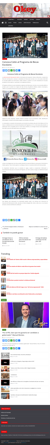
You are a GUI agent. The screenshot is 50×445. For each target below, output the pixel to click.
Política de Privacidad (6, 412)
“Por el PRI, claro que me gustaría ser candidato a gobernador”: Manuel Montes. (20, 334)
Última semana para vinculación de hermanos (25, 239)
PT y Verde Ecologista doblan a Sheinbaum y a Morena (13, 227)
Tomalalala (36, 22)
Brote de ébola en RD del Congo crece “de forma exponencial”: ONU (25, 287)
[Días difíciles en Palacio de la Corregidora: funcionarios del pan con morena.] (5, 382)
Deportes (10, 25)
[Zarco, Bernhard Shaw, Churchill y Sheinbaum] (5, 356)
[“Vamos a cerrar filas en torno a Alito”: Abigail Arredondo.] (5, 369)
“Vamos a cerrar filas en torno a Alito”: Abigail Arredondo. (23, 368)
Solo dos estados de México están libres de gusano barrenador (24, 266)
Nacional (19, 19)
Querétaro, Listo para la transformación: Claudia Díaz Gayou (24, 395)
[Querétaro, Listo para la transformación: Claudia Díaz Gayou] (5, 396)
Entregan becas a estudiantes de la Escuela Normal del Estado (8, 240)
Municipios (8, 258)
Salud (9, 22)
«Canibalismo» (14, 374)
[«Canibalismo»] (5, 376)
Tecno (14, 22)
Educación (5, 58)
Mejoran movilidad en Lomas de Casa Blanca (38, 227)
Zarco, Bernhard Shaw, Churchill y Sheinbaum (21, 354)
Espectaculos (27, 22)
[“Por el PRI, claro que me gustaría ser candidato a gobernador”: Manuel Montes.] (25, 315)
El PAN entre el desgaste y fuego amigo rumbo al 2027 (22, 361)
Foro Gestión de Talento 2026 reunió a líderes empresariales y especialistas (27, 259)
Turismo (38, 19)
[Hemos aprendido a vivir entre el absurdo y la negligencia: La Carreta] (5, 389)
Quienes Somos (4, 415)
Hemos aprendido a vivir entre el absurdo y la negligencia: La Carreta (26, 388)
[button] (14, 19)
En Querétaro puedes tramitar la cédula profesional (21, 280)
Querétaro (11, 19)
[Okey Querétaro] (25, 4)
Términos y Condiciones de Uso (8, 418)
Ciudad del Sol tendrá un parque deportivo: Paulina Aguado (23, 273)
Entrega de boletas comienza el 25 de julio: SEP (41, 239)
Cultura (32, 19)
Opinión (4, 329)
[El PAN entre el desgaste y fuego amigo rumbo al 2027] (5, 362)
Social (20, 22)
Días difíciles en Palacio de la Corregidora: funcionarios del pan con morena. (27, 381)
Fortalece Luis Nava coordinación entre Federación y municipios (24, 294)
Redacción (13, 67)
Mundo (26, 19)
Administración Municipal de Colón (11, 77)
